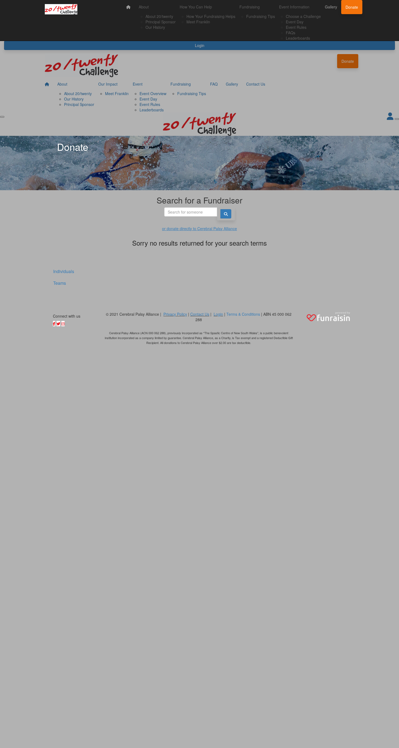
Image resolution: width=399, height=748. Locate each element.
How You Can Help (196, 7)
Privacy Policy (175, 314)
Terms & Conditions (243, 314)
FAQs (290, 32)
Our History (155, 27)
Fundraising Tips (260, 16)
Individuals (63, 271)
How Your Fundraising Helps (210, 16)
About (144, 7)
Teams (59, 283)
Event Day (294, 21)
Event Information (294, 7)
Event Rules (296, 27)
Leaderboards (298, 38)
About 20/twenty (159, 16)
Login (218, 314)
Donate (352, 7)
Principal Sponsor (160, 21)
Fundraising (249, 7)
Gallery (331, 7)
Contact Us (199, 314)
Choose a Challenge (303, 16)
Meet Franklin (198, 21)
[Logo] (61, 9)
